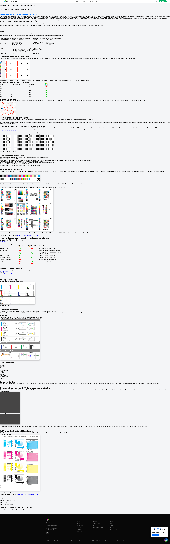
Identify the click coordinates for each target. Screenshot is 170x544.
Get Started (95, 521)
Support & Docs (96, 523)
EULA (97, 540)
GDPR (93, 540)
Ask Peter (155, 534)
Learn (84, 1)
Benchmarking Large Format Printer (28, 5)
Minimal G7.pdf (4, 502)
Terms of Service (74, 540)
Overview (78, 521)
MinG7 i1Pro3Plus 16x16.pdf (8, 501)
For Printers (112, 527)
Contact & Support (50, 529)
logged (27, 510)
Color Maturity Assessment (98, 527)
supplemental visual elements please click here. (28, 235)
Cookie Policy (88, 540)
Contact (111, 525)
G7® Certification (80, 525)
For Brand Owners (113, 529)
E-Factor (78, 523)
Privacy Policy (81, 540)
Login (156, 1)
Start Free (162, 1)
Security (106, 540)
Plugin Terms (101, 540)
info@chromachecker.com (51, 528)
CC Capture (79, 527)
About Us (91, 1)
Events (94, 525)
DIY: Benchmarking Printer (16, 5)
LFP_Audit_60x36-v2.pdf (7, 504)
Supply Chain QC (80, 529)
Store (96, 1)
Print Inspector (7, 5)
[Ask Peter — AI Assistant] (166, 540)
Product (77, 1)
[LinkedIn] (47, 533)
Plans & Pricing (79, 531)
